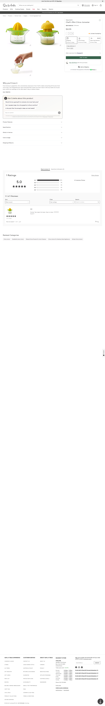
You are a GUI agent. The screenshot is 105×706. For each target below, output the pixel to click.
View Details (66, 690)
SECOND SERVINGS (9, 699)
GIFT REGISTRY (8, 671)
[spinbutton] (69, 33)
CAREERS (42, 664)
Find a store (58, 685)
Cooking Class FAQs (28, 692)
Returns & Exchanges (29, 671)
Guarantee (26, 675)
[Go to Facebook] (76, 667)
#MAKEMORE (43, 682)
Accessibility (27, 682)
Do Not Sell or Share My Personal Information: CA (86, 670)
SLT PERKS (7, 668)
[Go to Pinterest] (82, 667)
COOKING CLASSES (9, 661)
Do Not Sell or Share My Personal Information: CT (86, 676)
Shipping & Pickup (28, 668)
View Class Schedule (62, 688)
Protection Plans (28, 678)
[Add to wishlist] (100, 20)
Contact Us (26, 661)
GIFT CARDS (7, 675)
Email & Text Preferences (30, 685)
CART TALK (7, 689)
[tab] (45, 169)
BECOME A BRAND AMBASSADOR (12, 685)
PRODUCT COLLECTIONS (10, 696)
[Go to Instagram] (79, 667)
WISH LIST (7, 678)
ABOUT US (42, 661)
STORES (6, 664)
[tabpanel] (52, 198)
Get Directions (59, 690)
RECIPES (7, 682)
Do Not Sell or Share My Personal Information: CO (86, 673)
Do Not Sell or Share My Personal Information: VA (86, 678)
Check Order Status (28, 664)
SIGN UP (97, 662)
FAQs (24, 689)
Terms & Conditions (28, 696)
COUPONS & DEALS (44, 678)
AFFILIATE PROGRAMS (45, 675)
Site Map (27, 703)
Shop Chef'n (69, 20)
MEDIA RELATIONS (44, 671)
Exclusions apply (87, 659)
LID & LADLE (7, 692)
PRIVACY (42, 668)
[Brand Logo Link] (9, 5)
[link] (100, 5)
